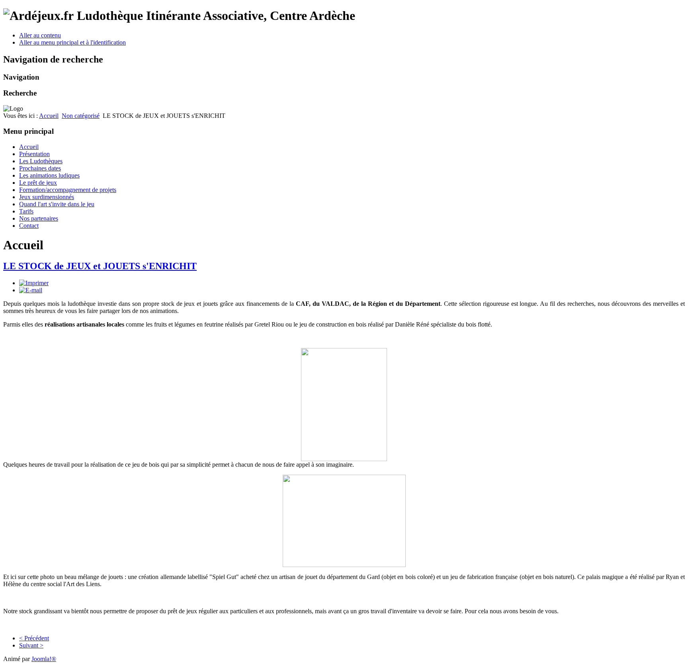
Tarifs (26, 211)
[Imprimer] (34, 283)
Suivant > (31, 645)
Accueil (49, 115)
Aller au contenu (40, 35)
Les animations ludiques (49, 175)
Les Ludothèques (41, 161)
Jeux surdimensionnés (46, 197)
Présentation (34, 154)
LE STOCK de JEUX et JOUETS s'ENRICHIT (100, 266)
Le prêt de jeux (38, 182)
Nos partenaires (38, 218)
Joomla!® (43, 658)
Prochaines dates (40, 168)
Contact (29, 225)
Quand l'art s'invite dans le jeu (56, 204)
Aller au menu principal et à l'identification (72, 42)
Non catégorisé (81, 115)
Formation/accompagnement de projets (67, 189)
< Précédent (34, 638)
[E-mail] (30, 290)
